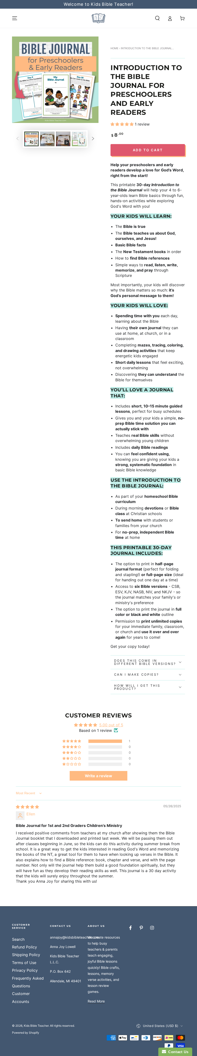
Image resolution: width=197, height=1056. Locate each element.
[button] (157, 18)
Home (114, 48)
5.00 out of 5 (111, 724)
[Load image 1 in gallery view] (31, 139)
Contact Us (177, 1052)
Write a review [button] (98, 775)
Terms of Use (24, 962)
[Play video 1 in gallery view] (63, 139)
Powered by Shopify (25, 1032)
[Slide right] (93, 139)
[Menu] (14, 18)
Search (18, 939)
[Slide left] (17, 139)
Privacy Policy (25, 970)
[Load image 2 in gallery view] (47, 139)
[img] (27, 806)
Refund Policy (24, 947)
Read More (96, 1001)
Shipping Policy (26, 954)
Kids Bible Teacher (36, 1025)
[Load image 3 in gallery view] (79, 139)
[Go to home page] (98, 18)
